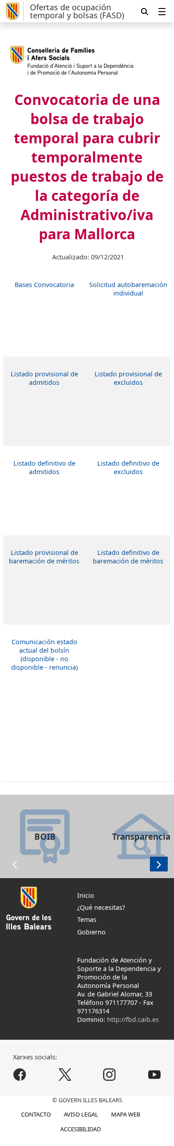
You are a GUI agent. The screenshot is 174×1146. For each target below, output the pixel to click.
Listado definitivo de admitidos (44, 467)
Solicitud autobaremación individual (128, 288)
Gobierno (91, 932)
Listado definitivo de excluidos (128, 467)
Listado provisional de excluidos (128, 378)
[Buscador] (144, 11)
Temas (86, 919)
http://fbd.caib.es (133, 1019)
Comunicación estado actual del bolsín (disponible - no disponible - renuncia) (44, 654)
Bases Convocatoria (44, 284)
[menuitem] (162, 11)
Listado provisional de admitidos (44, 378)
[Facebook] (20, 1074)
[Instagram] (109, 1074)
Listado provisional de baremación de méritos (44, 556)
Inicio (85, 895)
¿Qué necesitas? (101, 907)
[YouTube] (154, 1074)
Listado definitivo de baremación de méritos (128, 556)
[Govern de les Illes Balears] (13, 11)
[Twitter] (64, 1074)
